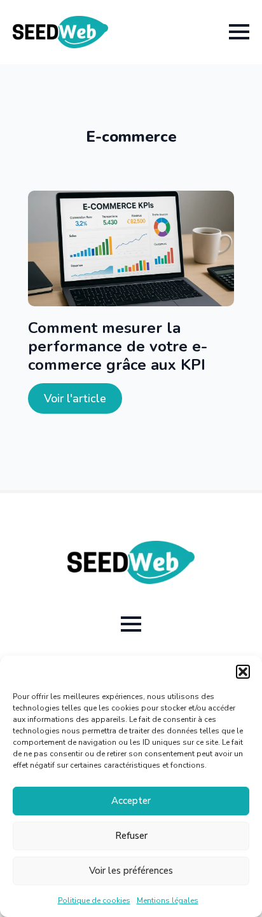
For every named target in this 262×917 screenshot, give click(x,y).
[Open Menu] (239, 32)
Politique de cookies (94, 900)
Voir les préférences (131, 870)
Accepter (131, 800)
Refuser (131, 835)
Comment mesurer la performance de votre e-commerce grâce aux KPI (117, 346)
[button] (243, 671)
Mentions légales (167, 900)
